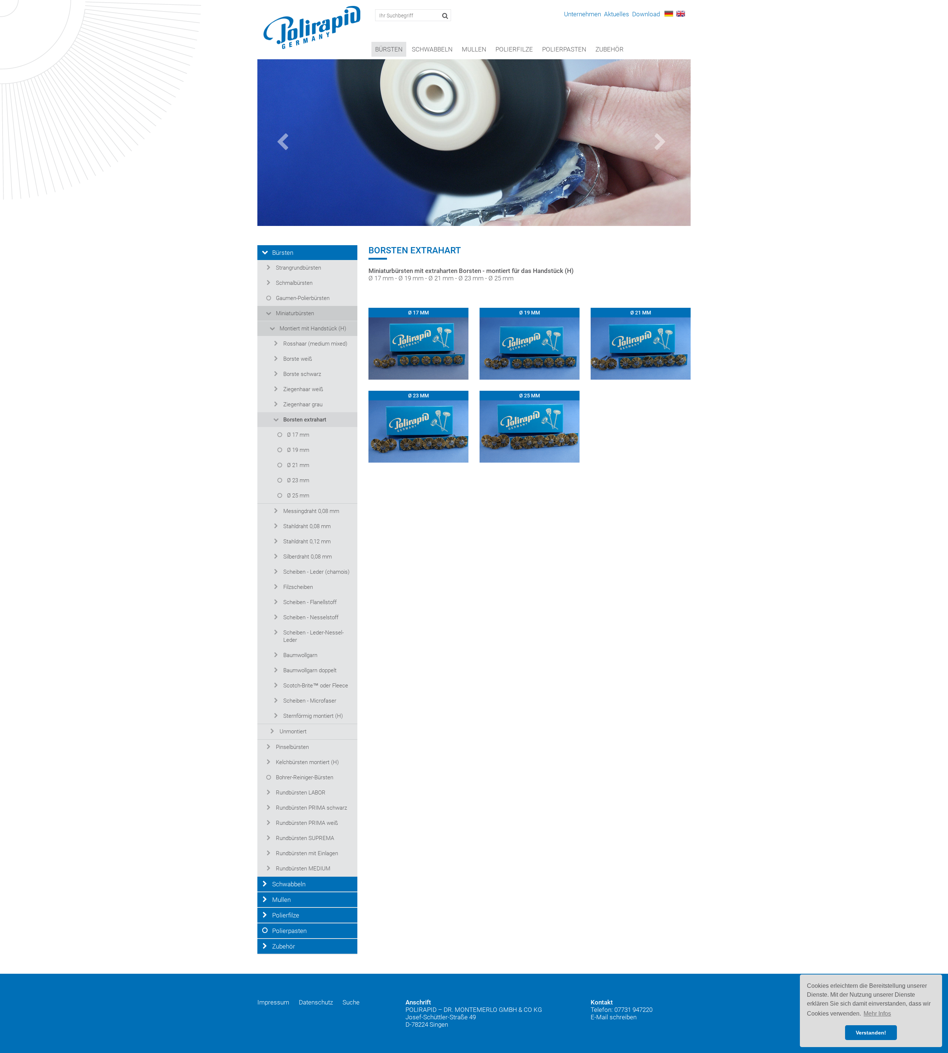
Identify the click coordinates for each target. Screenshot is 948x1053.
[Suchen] (445, 15)
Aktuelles (616, 14)
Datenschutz (316, 1002)
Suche (351, 1002)
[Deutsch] (668, 13)
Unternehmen (582, 14)
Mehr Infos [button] (877, 1013)
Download (646, 14)
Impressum (273, 1002)
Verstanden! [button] (871, 1033)
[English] (680, 13)
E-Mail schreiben (614, 1017)
